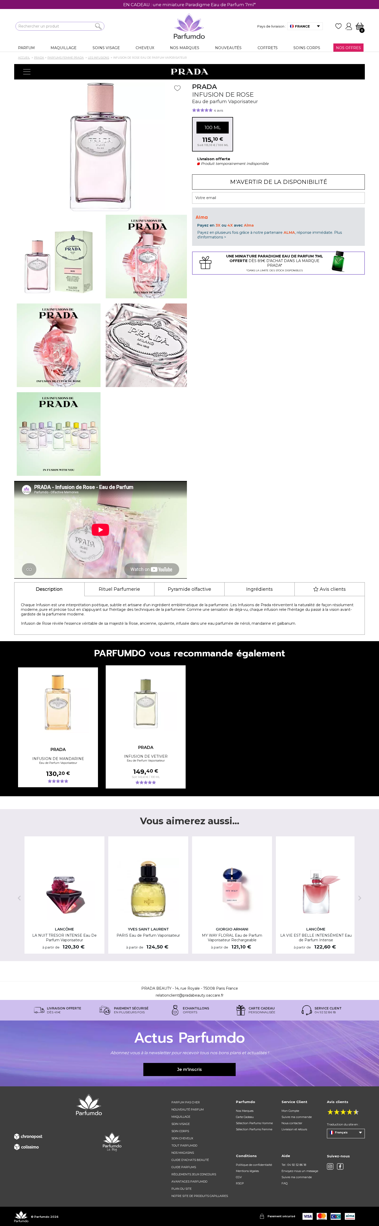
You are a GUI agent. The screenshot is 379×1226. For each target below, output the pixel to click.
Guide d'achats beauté (190, 1160)
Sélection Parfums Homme (254, 1123)
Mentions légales (247, 1171)
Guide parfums (183, 1167)
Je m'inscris (189, 1069)
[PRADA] (189, 71)
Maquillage (180, 1116)
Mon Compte (290, 1111)
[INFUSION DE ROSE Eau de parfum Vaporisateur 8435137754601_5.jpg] (59, 434)
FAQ (284, 1183)
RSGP (240, 1183)
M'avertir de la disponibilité (278, 181)
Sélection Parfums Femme (254, 1129)
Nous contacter (292, 1123)
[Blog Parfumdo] (112, 1141)
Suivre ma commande (297, 1117)
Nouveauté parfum (187, 1109)
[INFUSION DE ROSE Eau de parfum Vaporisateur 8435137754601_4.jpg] (148, 345)
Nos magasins (182, 1153)
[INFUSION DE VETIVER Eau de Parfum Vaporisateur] (146, 700)
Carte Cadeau (245, 1117)
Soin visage (180, 1124)
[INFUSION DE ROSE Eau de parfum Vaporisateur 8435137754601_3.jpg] (59, 345)
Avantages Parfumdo (189, 1181)
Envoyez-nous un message (300, 1171)
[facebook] (340, 1166)
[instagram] (330, 1166)
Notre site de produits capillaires (199, 1196)
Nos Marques (244, 1111)
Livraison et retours (294, 1129)
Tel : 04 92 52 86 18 (294, 1165)
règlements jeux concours (193, 1174)
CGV (239, 1177)
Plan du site (181, 1189)
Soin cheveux (182, 1138)
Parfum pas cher (185, 1102)
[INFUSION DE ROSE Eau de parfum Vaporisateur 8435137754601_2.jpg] (148, 256)
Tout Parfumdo (184, 1145)
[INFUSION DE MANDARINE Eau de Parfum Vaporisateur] (58, 702)
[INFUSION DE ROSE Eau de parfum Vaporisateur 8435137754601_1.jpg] (59, 256)
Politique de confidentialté (254, 1165)
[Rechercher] (98, 26)
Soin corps (180, 1131)
